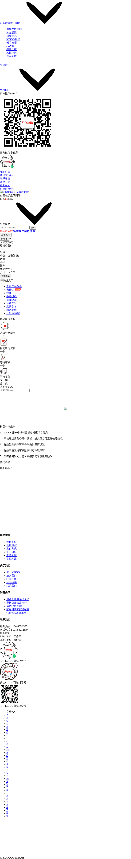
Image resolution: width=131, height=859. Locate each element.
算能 (32, 231)
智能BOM (11, 299)
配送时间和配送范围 (17, 609)
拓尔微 (17, 231)
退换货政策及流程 (16, 602)
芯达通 (10, 46)
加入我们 (11, 575)
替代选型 (11, 303)
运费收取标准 (14, 606)
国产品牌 (11, 310)
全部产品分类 (14, 286)
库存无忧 (11, 56)
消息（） (6, 182)
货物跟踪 (11, 545)
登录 (2, 65)
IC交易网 (11, 32)
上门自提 (11, 552)
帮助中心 (5, 185)
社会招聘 (11, 579)
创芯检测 (11, 42)
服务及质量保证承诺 (17, 599)
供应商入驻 (6, 231)
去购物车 (5, 276)
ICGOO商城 (13, 39)
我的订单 (5, 171)
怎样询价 (11, 542)
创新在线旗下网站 (10, 23)
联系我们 (11, 585)
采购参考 (11, 306)
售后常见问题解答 (16, 612)
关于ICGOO (13, 572)
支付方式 (11, 548)
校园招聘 (11, 582)
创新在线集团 (14, 29)
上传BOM (5, 235)
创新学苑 (11, 49)
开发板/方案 (13, 313)
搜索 (33, 227)
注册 (7, 65)
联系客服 (5, 178)
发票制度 (11, 555)
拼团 (9, 293)
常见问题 (11, 558)
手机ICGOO (6, 90)
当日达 (10, 289)
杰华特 (26, 231)
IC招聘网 (11, 52)
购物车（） (7, 175)
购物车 (4, 238)
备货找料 (11, 296)
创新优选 (11, 36)
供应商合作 (6, 188)
